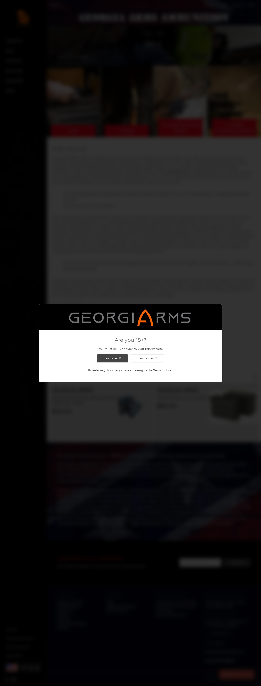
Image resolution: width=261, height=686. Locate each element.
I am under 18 (147, 358)
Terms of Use (162, 370)
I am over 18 (112, 358)
